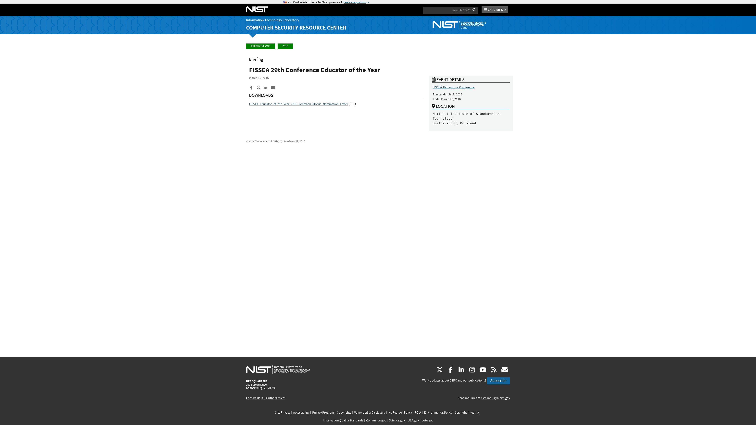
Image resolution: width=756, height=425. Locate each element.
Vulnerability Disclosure (369, 413)
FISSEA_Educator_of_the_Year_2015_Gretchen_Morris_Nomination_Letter (298, 104)
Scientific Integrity (467, 413)
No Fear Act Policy (400, 413)
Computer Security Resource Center (296, 27)
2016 (285, 46)
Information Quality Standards (343, 420)
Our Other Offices (273, 398)
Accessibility (301, 413)
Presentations (260, 46)
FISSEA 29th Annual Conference (453, 87)
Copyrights (344, 413)
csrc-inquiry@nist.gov (495, 398)
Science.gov (397, 420)
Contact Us (253, 398)
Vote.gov (427, 420)
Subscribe (498, 380)
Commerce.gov (376, 420)
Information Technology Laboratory (272, 20)
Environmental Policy (438, 413)
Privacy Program (323, 413)
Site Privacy (282, 413)
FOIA (418, 413)
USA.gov (413, 420)
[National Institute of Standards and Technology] (278, 369)
